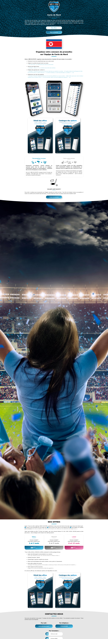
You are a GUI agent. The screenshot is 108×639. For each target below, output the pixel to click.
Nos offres (54, 28)
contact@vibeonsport (43, 626)
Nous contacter (54, 32)
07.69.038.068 (64, 626)
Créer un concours (54, 197)
